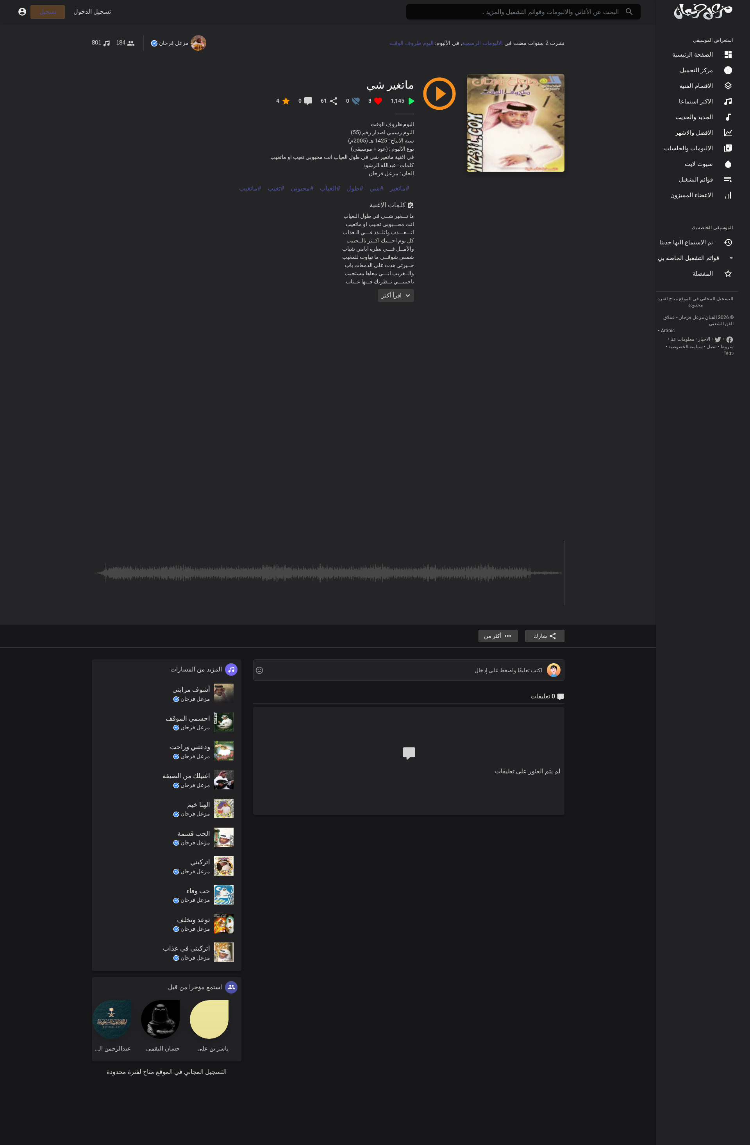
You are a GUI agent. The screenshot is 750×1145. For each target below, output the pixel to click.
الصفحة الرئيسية (692, 54)
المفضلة (703, 273)
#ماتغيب (250, 188)
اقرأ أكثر (392, 295)
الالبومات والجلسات (688, 148)
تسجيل (47, 11)
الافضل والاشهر (694, 132)
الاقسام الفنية (696, 85)
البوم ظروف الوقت (411, 42)
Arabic (668, 330)
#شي (377, 188)
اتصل (711, 346)
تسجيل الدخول (92, 11)
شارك (540, 636)
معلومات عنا (682, 339)
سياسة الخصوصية (685, 346)
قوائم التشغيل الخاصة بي (688, 258)
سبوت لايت (699, 163)
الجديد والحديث (694, 117)
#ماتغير (399, 188)
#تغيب (276, 188)
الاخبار (704, 339)
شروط (727, 346)
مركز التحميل (696, 70)
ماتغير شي (390, 84)
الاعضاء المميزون (691, 195)
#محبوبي (302, 188)
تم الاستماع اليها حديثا (686, 242)
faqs (729, 353)
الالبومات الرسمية (482, 42)
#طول (354, 188)
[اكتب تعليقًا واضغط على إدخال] (409, 670)
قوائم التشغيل (696, 179)
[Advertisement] (330, 357)
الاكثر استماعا (696, 101)
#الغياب (330, 188)
